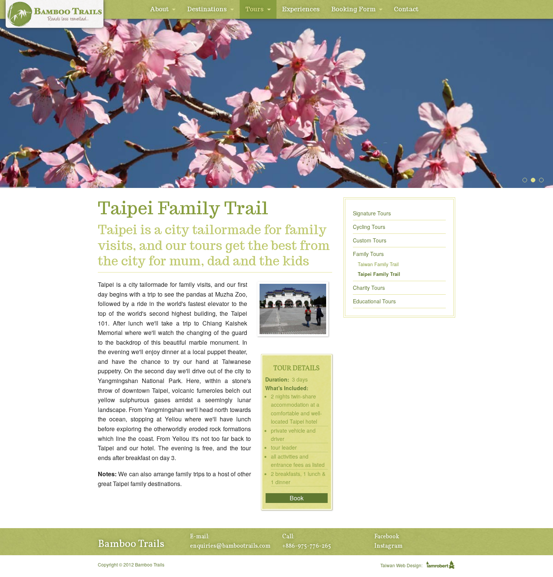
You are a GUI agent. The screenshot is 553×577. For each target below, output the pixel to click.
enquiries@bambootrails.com (230, 546)
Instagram (388, 546)
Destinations (207, 9)
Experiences (301, 9)
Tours (254, 9)
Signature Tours (372, 213)
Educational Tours (374, 301)
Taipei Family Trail (379, 274)
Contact (406, 9)
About (159, 9)
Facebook (386, 537)
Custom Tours (369, 240)
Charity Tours (369, 287)
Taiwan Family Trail (378, 264)
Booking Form (353, 9)
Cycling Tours (369, 226)
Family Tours (368, 253)
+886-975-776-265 (306, 546)
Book (297, 498)
